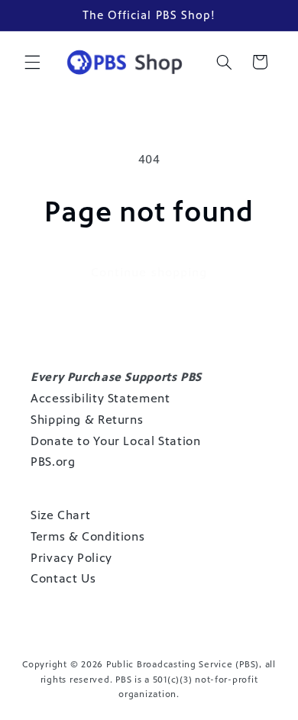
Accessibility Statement (100, 398)
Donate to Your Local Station (116, 441)
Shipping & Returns (87, 419)
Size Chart (60, 515)
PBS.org (53, 461)
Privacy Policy (71, 557)
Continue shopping (149, 272)
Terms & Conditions (87, 536)
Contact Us (63, 578)
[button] (32, 61)
